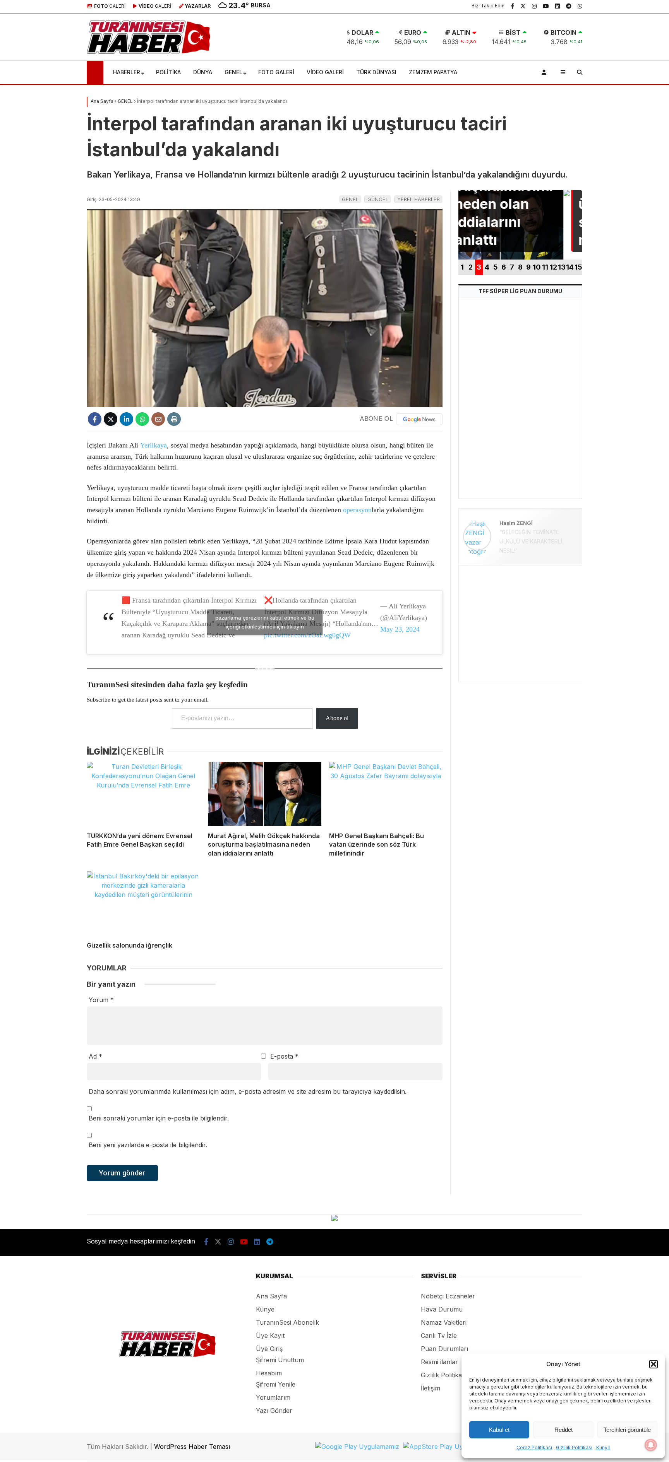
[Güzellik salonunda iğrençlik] (143, 903)
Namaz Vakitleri (444, 1322)
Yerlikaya (153, 445)
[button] (653, 1364)
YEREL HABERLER (418, 199)
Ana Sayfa (271, 1296)
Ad (95, 1056)
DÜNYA (202, 72)
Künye (603, 1447)
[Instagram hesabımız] (534, 6)
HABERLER (126, 72)
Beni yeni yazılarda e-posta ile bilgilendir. (148, 1145)
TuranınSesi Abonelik (287, 1322)
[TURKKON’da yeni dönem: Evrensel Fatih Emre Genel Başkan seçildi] (143, 794)
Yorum (101, 1000)
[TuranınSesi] (148, 51)
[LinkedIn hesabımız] (557, 6)
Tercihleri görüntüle (627, 1429)
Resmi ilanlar (439, 1362)
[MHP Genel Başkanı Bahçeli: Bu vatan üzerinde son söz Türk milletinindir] (386, 794)
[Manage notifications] (651, 1445)
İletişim (430, 1388)
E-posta (284, 1056)
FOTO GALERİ (276, 72)
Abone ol (337, 718)
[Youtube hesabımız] (546, 6)
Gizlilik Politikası (574, 1447)
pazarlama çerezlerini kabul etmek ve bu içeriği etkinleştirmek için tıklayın (264, 622)
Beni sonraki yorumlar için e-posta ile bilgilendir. (159, 1118)
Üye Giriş (269, 1349)
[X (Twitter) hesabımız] (523, 6)
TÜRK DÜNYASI (376, 72)
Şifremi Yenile (275, 1384)
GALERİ (109, 6)
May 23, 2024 (400, 629)
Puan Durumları (444, 1349)
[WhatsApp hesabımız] (580, 6)
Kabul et (499, 1429)
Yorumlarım (273, 1397)
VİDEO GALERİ (325, 72)
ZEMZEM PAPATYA (433, 72)
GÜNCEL (377, 199)
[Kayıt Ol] (545, 72)
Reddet (563, 1429)
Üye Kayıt (270, 1335)
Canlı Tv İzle (439, 1335)
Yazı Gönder (274, 1410)
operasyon (357, 510)
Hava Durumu (442, 1309)
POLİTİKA (168, 72)
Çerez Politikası (534, 1447)
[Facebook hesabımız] (512, 6)
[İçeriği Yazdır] (174, 419)
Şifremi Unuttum (280, 1360)
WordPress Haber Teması (192, 1446)
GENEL (233, 72)
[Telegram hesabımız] (568, 6)
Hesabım (269, 1373)
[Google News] (419, 419)
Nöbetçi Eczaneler (448, 1296)
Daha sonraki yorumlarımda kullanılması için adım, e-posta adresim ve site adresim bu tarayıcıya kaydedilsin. (248, 1091)
